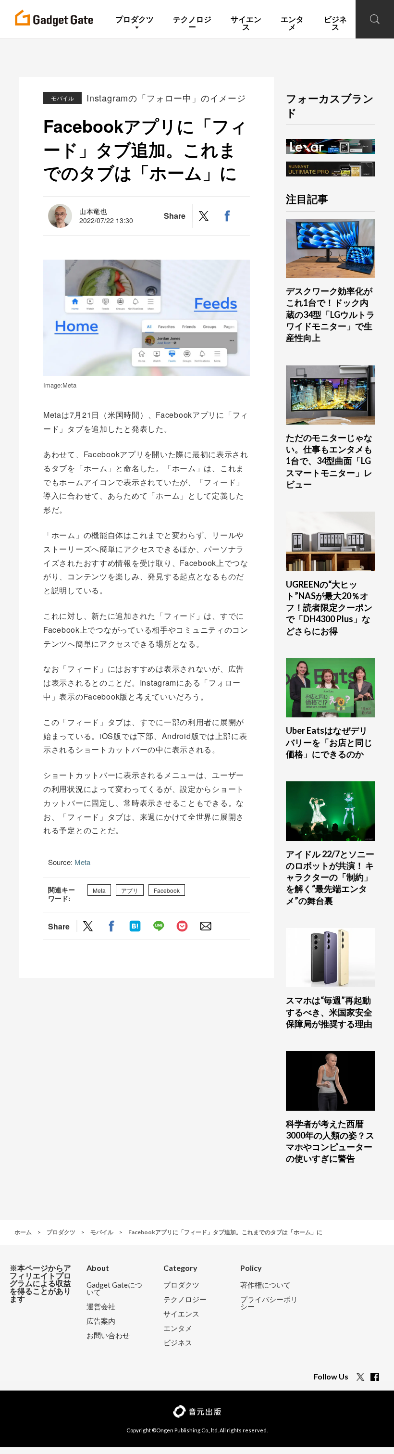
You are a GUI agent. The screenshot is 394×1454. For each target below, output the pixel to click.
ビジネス (177, 1342)
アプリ (129, 890)
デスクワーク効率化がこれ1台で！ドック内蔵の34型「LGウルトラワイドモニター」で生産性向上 (330, 314)
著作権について (265, 1285)
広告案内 (100, 1321)
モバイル (62, 98)
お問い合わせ (108, 1335)
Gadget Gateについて (114, 1288)
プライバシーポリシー (269, 1303)
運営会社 (100, 1306)
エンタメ (177, 1328)
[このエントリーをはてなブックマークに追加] (135, 926)
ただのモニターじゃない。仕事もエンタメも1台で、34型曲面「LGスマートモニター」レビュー (329, 460)
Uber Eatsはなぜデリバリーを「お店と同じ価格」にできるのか (329, 742)
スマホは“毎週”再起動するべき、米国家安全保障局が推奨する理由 (329, 1012)
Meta (82, 862)
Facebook (167, 890)
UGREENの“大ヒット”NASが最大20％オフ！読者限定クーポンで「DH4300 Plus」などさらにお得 (329, 607)
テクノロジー (185, 1299)
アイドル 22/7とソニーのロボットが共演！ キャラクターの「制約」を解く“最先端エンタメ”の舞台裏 (330, 877)
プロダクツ (181, 1285)
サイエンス (181, 1313)
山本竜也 (93, 211)
